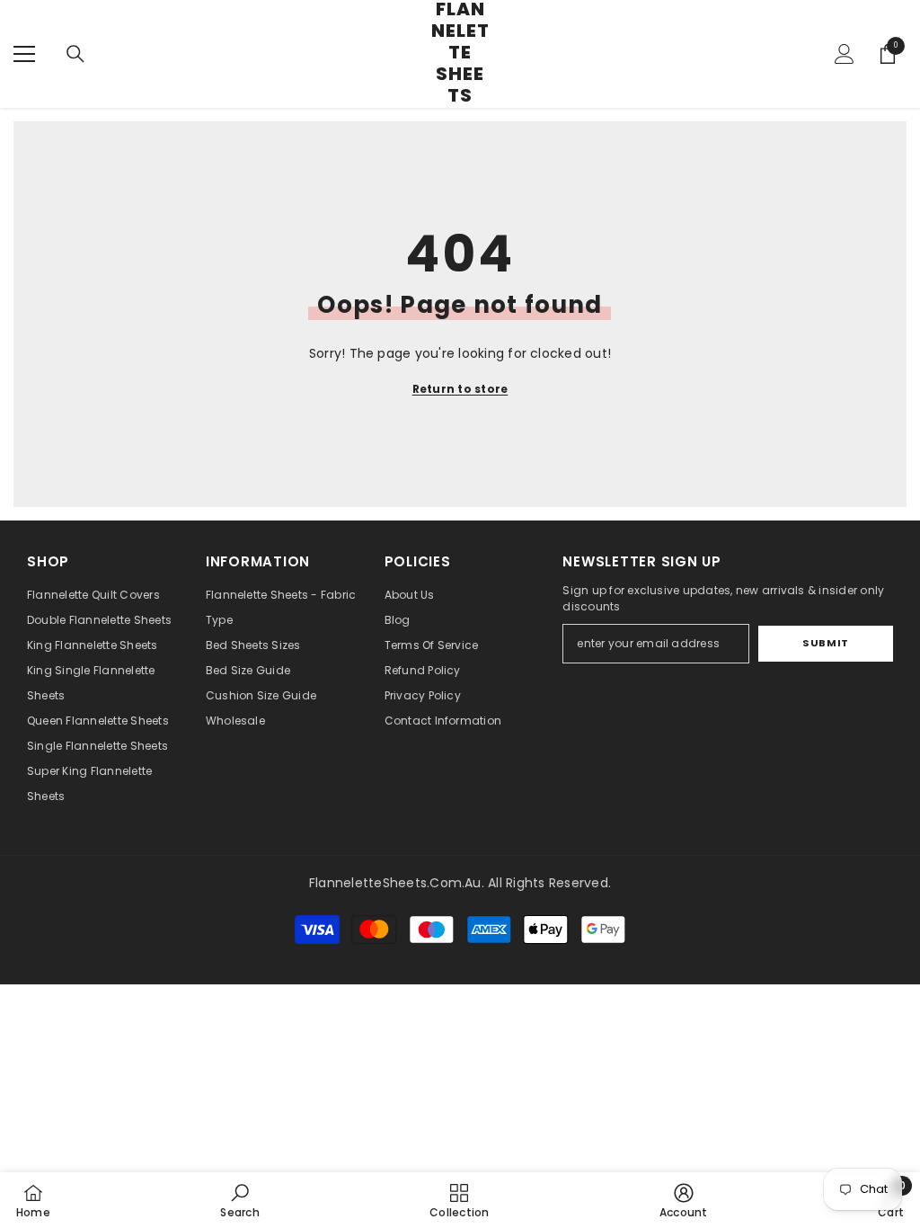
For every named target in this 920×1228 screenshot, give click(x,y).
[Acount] (844, 54)
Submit (825, 643)
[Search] (75, 54)
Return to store (460, 388)
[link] (239, 1200)
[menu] (24, 54)
